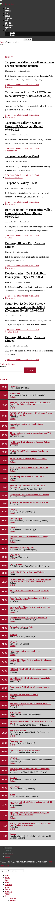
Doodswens (15, 787)
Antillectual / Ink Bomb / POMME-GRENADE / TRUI (31, 722)
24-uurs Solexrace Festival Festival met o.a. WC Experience (30, 434)
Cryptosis (14, 386)
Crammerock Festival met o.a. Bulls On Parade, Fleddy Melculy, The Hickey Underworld (30, 580)
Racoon (13, 834)
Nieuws (8, 11)
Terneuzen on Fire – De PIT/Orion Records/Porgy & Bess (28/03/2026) (28, 94)
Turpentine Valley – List (21, 183)
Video (7, 20)
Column (8, 23)
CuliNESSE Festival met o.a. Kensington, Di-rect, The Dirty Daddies (31, 414)
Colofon (12, 35)
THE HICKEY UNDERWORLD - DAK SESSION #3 (27, 486)
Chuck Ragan (16, 519)
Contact (12, 33)
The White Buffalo (18, 730)
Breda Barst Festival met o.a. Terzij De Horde (29, 590)
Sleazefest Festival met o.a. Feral (24, 694)
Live (6, 13)
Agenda (8, 28)
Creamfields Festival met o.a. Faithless (26, 424)
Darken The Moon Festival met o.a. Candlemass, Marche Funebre (31, 661)
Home (7, 8)
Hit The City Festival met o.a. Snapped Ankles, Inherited (30, 443)
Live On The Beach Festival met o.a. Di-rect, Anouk (29, 538)
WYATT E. (15, 555)
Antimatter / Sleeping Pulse (21, 627)
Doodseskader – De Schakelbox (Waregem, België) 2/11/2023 (25, 275)
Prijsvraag (9, 25)
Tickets (12, 397)
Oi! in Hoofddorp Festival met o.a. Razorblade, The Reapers (30, 679)
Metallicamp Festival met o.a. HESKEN (27, 476)
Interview (8, 18)
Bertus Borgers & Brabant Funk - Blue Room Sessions (30, 770)
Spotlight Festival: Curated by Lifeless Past (28, 618)
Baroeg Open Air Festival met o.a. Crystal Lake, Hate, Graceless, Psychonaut (30, 824)
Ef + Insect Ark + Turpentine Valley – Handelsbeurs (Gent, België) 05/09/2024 (29, 213)
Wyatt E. (13, 510)
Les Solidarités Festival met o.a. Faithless (27, 572)
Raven (12, 794)
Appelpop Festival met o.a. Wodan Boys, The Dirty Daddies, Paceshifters (29, 814)
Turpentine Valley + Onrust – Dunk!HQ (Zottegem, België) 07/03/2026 (24, 126)
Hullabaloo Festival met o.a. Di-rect (25, 651)
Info (6, 30)
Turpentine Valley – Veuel (22, 156)
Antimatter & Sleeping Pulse (22, 548)
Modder (13, 635)
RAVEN (13, 778)
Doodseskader (16, 741)
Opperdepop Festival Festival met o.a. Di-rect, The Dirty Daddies (31, 803)
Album (7, 16)
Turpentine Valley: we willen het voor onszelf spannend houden (29, 64)
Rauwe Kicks (15, 712)
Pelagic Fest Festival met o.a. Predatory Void (29, 467)
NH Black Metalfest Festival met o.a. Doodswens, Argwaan (31, 670)
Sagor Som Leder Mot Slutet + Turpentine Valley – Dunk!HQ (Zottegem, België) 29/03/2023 (25, 307)
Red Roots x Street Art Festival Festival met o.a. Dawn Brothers (30, 704)
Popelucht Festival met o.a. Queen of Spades (29, 502)
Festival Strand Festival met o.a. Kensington (29, 451)
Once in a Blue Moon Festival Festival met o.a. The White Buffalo (30, 608)
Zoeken (3, 366)
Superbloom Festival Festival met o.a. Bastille (29, 495)
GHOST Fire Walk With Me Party (25, 750)
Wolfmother (15, 393)
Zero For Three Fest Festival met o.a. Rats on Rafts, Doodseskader (29, 599)
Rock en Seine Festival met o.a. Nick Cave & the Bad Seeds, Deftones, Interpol (30, 403)
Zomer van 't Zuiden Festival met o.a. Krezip (29, 687)
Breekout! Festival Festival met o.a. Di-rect (28, 458)
